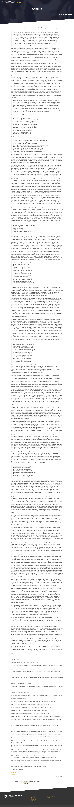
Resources (62, 2)
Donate (26, 783)
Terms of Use (33, 798)
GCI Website (33, 796)
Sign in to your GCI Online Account (51, 797)
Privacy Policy (33, 799)
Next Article (14, 774)
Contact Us (68, 2)
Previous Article (15, 772)
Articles (56, 2)
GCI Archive (3, 805)
